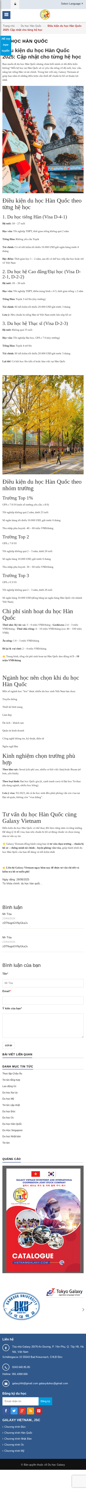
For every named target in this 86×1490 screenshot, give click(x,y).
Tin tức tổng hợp (11, 1080)
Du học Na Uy (10, 1092)
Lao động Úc (9, 1086)
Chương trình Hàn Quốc (18, 1432)
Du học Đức (8, 1111)
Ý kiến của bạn (12, 1008)
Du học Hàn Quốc (31, 25)
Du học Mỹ (8, 1098)
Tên (5, 973)
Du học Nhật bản (11, 1136)
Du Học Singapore (12, 1130)
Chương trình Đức (15, 1426)
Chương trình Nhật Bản (18, 1438)
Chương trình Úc (14, 1444)
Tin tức (6, 1142)
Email (6, 991)
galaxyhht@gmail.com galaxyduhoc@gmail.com (40, 1383)
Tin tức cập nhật (11, 1105)
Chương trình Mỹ (14, 1450)
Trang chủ (9, 25)
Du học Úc (8, 1117)
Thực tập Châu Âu (12, 1073)
